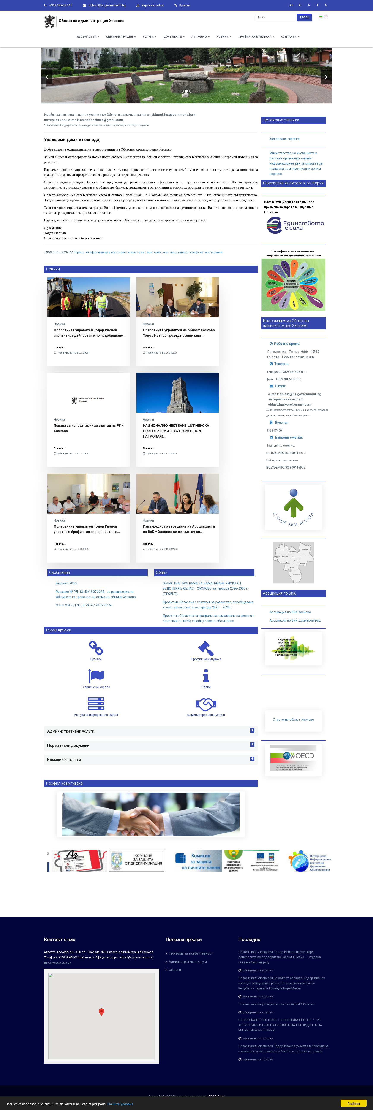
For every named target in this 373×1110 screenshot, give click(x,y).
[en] (326, 16)
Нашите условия (120, 1103)
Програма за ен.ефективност (191, 953)
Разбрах (354, 1103)
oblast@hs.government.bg (107, 5)
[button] (101, 1012)
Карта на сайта (153, 5)
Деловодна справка (285, 139)
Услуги (148, 36)
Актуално (199, 36)
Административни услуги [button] (70, 731)
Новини (223, 36)
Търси (305, 17)
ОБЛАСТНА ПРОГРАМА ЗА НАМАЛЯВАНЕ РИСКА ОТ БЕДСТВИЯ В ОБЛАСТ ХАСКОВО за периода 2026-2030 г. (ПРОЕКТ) (205, 588)
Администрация (119, 36)
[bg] (321, 16)
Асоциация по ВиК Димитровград (295, 620)
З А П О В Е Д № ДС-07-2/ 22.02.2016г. (84, 605)
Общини (175, 970)
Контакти (289, 36)
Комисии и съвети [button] (64, 759)
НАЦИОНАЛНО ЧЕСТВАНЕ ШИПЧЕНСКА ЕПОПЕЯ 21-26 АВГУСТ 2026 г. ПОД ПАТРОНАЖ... (176, 430)
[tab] (151, 731)
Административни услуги (188, 962)
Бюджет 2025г (67, 583)
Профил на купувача (255, 36)
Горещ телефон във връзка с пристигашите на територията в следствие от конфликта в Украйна (148, 252)
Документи (172, 36)
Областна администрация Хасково (92, 20)
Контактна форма (59, 962)
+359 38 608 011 (60, 5)
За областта (86, 36)
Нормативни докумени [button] (68, 745)
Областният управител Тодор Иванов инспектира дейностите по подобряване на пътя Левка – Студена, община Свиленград (279, 957)
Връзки (184, 5)
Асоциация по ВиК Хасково (290, 612)
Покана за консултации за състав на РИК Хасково (277, 1004)
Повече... (59, 347)
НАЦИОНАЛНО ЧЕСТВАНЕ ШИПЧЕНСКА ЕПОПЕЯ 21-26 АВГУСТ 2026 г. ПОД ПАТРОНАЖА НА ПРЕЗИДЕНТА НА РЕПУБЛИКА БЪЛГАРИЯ (280, 1025)
